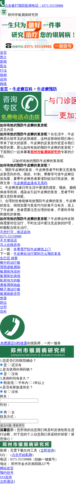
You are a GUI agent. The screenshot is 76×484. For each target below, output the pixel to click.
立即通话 (7, 481)
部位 (3, 302)
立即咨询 (47, 450)
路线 (3, 84)
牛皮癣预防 (47, 89)
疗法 (3, 70)
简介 (3, 57)
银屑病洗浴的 (10, 271)
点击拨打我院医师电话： (34, 5)
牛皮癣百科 (22, 89)
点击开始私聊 (22, 455)
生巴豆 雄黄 (9, 258)
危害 (3, 298)
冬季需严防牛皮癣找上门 (32, 249)
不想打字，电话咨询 (15, 232)
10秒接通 (20, 343)
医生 (3, 66)
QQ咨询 (6, 477)
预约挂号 (7, 472)
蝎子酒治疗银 (10, 289)
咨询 (3, 79)
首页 (3, 52)
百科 (3, 311)
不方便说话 (8, 240)
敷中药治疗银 (10, 262)
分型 (3, 307)
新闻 (3, 61)
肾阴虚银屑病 (10, 267)
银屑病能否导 (10, 294)
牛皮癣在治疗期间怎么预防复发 (37, 253)
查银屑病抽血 (10, 285)
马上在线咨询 (10, 245)
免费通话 (7, 343)
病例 (3, 75)
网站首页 (7, 468)
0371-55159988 (10, 236)
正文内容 (7, 129)
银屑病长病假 (10, 276)
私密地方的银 (10, 280)
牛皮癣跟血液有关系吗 (30, 183)
